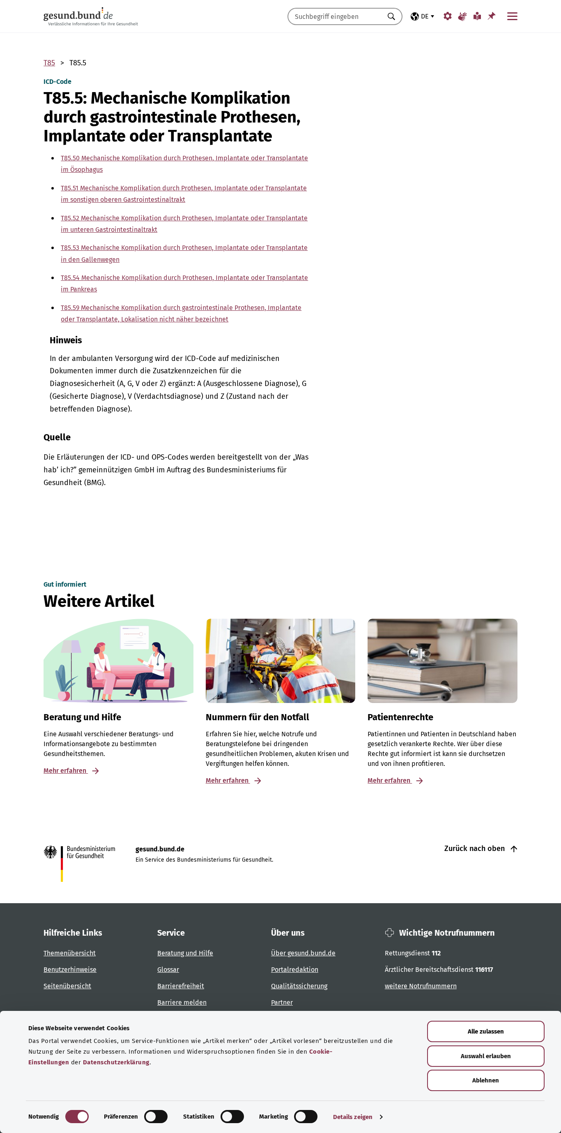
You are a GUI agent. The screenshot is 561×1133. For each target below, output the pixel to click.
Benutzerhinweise (70, 969)
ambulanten (92, 358)
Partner (282, 1002)
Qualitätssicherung (299, 986)
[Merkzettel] (491, 16)
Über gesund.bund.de (303, 953)
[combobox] (334, 16)
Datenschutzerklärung (116, 1062)
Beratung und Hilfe (185, 953)
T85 (49, 62)
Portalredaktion (294, 969)
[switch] (156, 1116)
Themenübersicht (70, 953)
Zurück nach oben (475, 848)
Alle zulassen (486, 1031)
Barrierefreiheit (180, 986)
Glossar (168, 969)
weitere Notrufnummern (421, 986)
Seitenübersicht (67, 986)
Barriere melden (182, 1002)
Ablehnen (485, 1080)
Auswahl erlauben (486, 1056)
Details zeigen (352, 1117)
